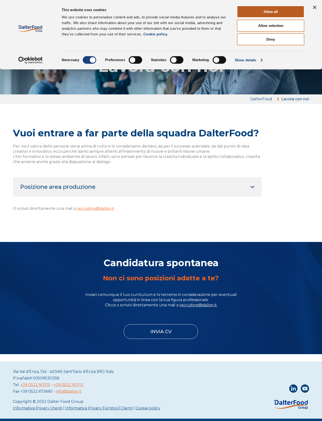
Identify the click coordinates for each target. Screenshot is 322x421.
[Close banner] (314, 7)
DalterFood (261, 99)
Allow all (271, 12)
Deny (270, 39)
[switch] (135, 60)
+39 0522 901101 (35, 385)
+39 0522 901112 (68, 385)
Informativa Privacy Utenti (37, 408)
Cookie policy (148, 408)
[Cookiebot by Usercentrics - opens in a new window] (30, 60)
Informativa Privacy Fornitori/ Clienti (98, 408)
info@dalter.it (69, 391)
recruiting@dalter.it (95, 208)
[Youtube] (305, 389)
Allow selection (270, 26)
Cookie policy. (155, 34)
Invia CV (161, 331)
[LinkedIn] (293, 389)
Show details (245, 60)
